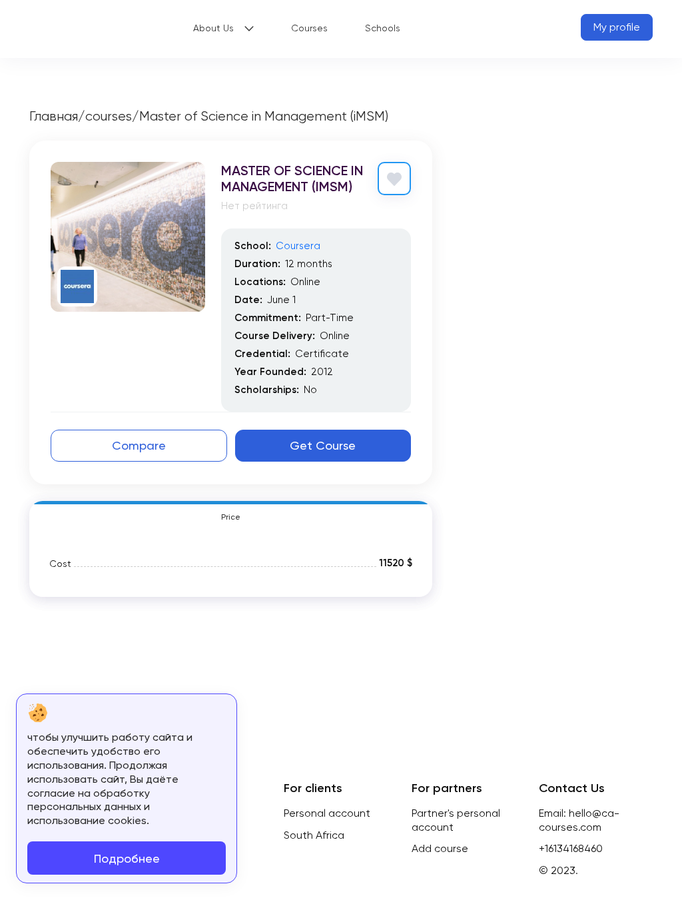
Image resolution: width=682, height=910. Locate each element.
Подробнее (127, 858)
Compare (139, 445)
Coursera (298, 246)
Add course (440, 848)
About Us (213, 28)
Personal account (327, 813)
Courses (309, 28)
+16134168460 (571, 848)
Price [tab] (230, 517)
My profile (616, 27)
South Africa (314, 835)
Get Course (323, 445)
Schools (382, 28)
